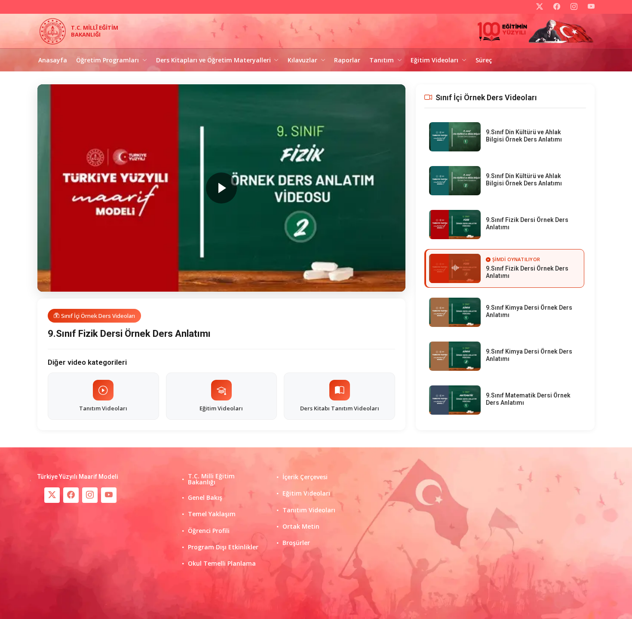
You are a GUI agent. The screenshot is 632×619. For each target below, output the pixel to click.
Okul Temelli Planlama (222, 563)
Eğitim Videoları (306, 493)
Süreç (484, 60)
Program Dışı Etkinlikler (223, 547)
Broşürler (296, 543)
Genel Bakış (205, 498)
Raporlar (347, 60)
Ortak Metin (300, 527)
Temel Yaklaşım (212, 514)
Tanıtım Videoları (308, 510)
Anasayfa (52, 60)
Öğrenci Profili (209, 531)
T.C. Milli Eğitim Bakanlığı (211, 479)
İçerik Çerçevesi (305, 477)
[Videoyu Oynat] (221, 187)
